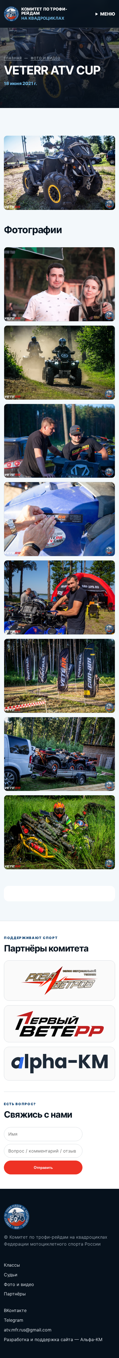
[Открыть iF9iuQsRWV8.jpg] (59, 832)
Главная (13, 58)
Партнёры (15, 1294)
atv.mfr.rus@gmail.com (27, 1330)
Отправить (43, 1168)
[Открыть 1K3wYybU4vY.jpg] (59, 362)
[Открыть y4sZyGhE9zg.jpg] (59, 676)
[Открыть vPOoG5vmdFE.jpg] (59, 519)
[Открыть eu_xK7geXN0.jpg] (59, 284)
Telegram (13, 1320)
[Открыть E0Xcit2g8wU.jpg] (59, 754)
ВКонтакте (15, 1310)
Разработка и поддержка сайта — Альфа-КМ (53, 1339)
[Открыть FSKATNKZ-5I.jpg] (59, 597)
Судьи (10, 1274)
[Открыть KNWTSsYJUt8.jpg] (59, 441)
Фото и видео (45, 58)
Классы (12, 1265)
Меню (107, 14)
